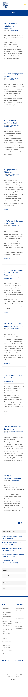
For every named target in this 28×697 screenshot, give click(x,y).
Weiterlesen (6, 62)
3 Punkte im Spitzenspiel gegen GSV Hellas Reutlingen (13, 272)
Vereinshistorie (20, 615)
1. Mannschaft (13, 30)
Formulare (18, 622)
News (17, 30)
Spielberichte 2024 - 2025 (9, 79)
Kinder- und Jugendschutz (20, 627)
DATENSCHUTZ (17, 676)
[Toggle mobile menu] (25, 4)
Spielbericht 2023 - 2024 (9, 381)
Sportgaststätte (20, 618)
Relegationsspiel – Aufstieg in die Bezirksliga (11, 26)
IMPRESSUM (9, 676)
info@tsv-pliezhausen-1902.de (6, 636)
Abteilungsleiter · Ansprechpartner (20, 610)
